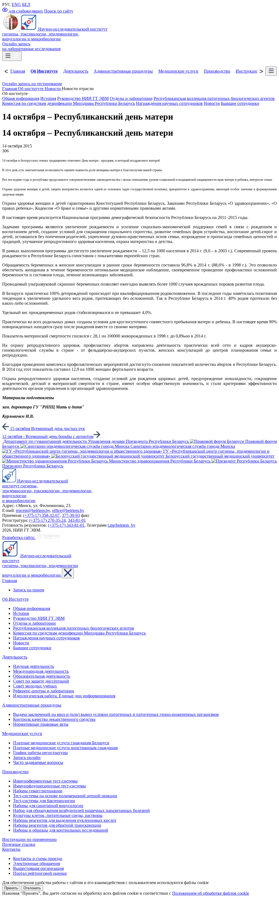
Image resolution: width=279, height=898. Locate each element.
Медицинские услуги (178, 71)
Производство (217, 71)
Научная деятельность (33, 666)
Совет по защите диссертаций (41, 681)
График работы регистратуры (40, 752)
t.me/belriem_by (121, 525)
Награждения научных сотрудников (169, 103)
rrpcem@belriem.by (33, 510)
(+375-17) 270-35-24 (47, 520)
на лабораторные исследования (31, 46)
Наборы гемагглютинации (37, 791)
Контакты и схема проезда (37, 858)
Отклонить (32, 888)
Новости (53, 88)
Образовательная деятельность (41, 676)
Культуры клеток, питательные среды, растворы (57, 815)
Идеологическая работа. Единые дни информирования (64, 695)
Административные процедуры (123, 71)
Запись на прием (28, 590)
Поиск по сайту (58, 11)
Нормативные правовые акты (40, 724)
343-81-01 (77, 520)
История (48, 98)
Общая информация (20, 98)
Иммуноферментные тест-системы (45, 781)
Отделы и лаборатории (131, 98)
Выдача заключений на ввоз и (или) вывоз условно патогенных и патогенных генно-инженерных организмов (116, 714)
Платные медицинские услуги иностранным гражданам (65, 747)
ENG (16, 4)
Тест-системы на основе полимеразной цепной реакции (65, 795)
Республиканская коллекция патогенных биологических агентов (214, 98)
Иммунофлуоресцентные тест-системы (49, 786)
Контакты (11, 849)
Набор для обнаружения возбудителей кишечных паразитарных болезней (81, 810)
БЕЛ (26, 4)
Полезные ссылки (18, 844)
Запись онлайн (27, 757)
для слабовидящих (25, 11)
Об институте (31, 88)
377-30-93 (71, 515)
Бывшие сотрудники (240, 103)
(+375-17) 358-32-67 (41, 515)
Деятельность (75, 71)
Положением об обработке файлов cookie (210, 893)
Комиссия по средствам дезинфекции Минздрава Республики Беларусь (68, 103)
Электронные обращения (36, 863)
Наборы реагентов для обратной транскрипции (57, 825)
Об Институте (44, 71)
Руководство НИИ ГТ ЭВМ (83, 98)
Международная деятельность (41, 671)
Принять (11, 888)
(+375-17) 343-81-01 (66, 525)
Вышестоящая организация (38, 868)
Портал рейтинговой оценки (40, 873)
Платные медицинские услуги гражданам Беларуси (61, 742)
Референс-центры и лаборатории (43, 691)
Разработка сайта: (19, 537)
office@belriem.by (68, 510)
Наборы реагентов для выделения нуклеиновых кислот (64, 820)
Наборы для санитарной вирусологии (48, 805)
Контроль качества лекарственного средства (54, 719)
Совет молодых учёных (35, 686)
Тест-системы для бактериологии (44, 800)
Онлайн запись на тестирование (32, 83)
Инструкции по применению (29, 839)
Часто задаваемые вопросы (38, 762)
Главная (17, 71)
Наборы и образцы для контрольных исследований (60, 830)
